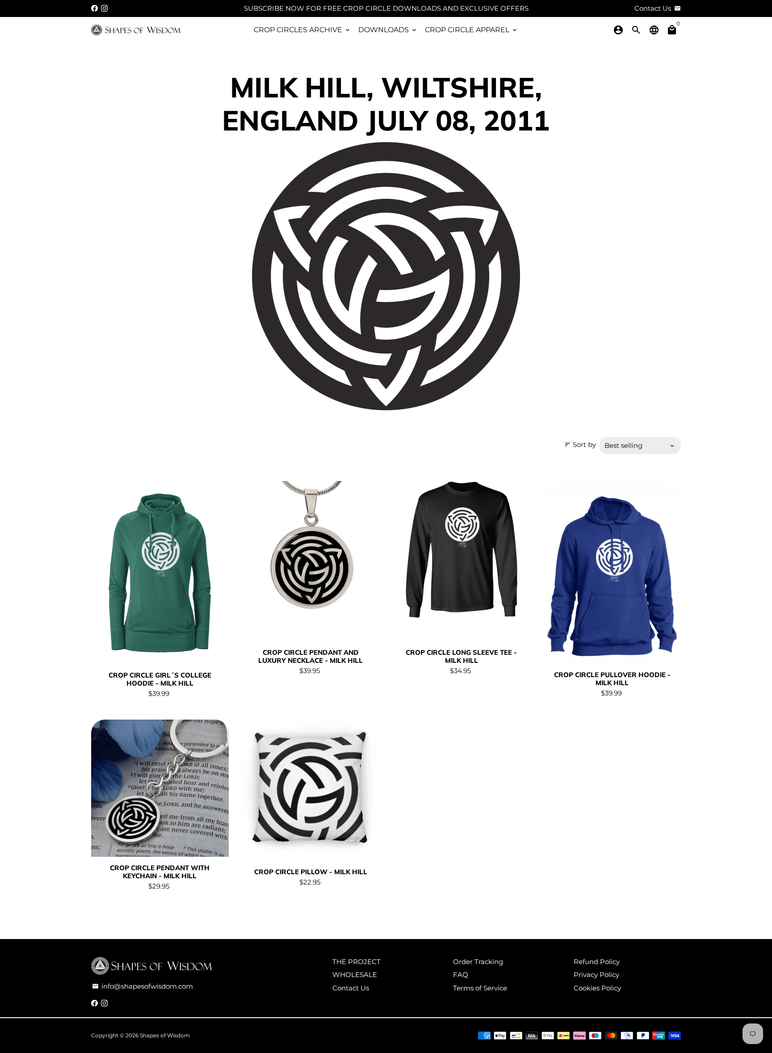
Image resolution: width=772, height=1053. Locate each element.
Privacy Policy (596, 974)
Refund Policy (597, 961)
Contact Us (350, 988)
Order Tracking (478, 961)
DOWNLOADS (388, 29)
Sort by (580, 444)
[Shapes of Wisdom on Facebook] (94, 8)
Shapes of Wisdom (165, 1035)
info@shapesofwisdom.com (142, 986)
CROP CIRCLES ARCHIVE (302, 29)
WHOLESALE (354, 974)
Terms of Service (480, 988)
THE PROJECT (356, 961)
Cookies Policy (597, 988)
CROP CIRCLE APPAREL (471, 29)
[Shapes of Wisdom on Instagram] (104, 8)
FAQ (460, 974)
